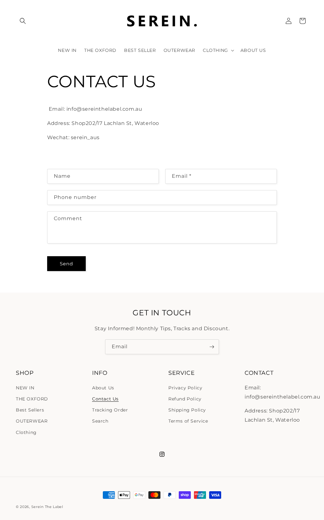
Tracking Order (110, 410)
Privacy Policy (185, 388)
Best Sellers (30, 410)
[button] (23, 21)
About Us (103, 388)
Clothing (26, 432)
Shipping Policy (187, 410)
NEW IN (25, 388)
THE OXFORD (32, 399)
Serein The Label (47, 507)
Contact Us (105, 399)
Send (66, 264)
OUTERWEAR (31, 421)
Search (100, 421)
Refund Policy (185, 399)
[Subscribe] (212, 346)
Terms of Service (188, 421)
